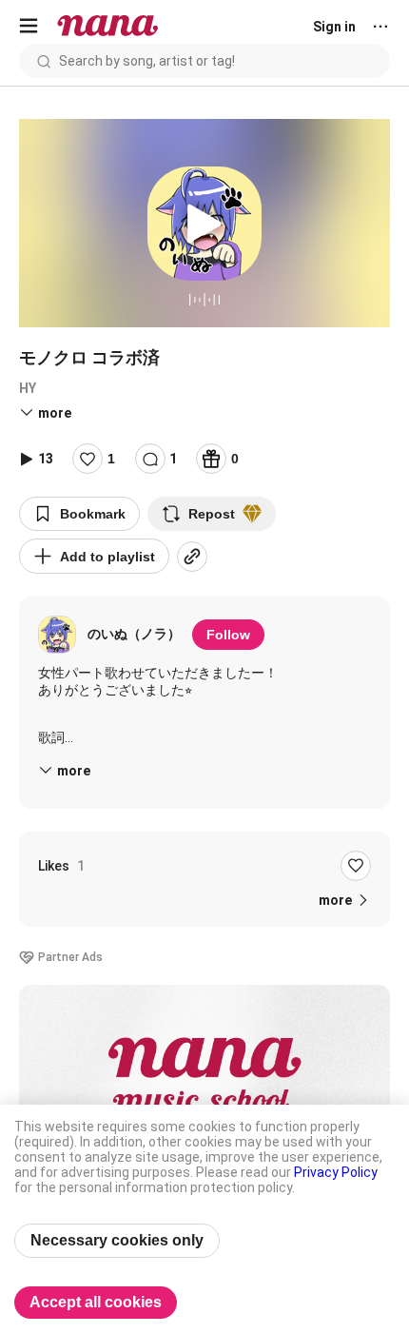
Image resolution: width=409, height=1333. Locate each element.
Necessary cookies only (117, 1240)
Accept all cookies (95, 1302)
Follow (228, 634)
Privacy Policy (336, 1172)
